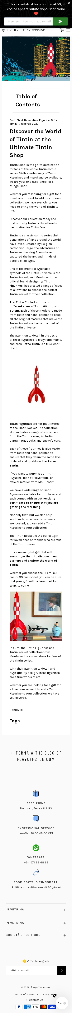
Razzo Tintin (31, 344)
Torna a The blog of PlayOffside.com (38, 756)
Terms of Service (25, 994)
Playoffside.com (40, 987)
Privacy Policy (48, 994)
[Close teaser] (55, 996)
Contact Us (36, 999)
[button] (16, 30)
